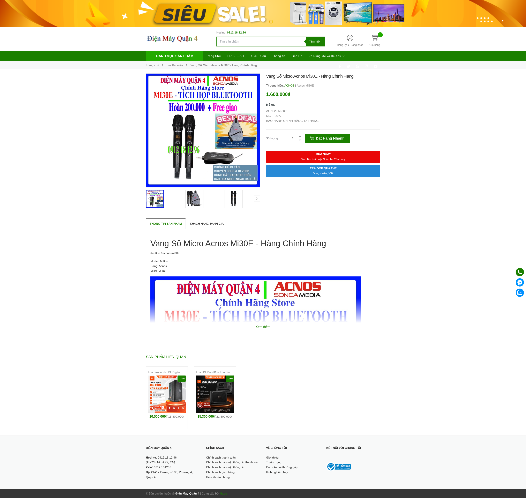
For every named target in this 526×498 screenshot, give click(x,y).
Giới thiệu (272, 457)
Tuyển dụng (273, 462)
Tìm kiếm (315, 41)
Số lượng (272, 138)
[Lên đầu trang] (518, 476)
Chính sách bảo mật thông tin (225, 467)
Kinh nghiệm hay (277, 472)
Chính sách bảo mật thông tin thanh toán (232, 462)
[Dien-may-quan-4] (263, 13)
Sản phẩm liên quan (166, 357)
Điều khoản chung (218, 477)
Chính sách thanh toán (221, 457)
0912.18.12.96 (236, 32)
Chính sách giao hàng (220, 472)
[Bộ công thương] (338, 466)
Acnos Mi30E (305, 85)
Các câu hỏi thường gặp (282, 467)
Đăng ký (342, 44)
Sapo (223, 493)
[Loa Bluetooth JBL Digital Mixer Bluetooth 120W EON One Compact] (167, 394)
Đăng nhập (357, 44)
